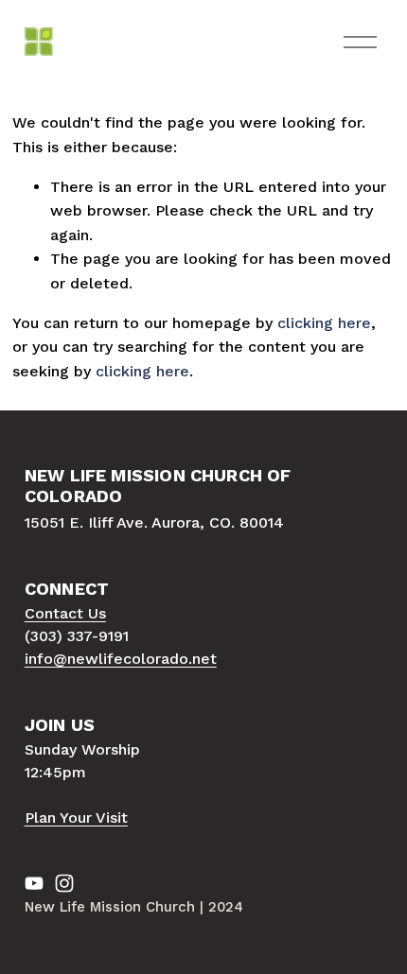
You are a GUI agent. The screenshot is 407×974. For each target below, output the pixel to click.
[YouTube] (34, 883)
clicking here (324, 323)
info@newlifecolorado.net (121, 659)
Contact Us (65, 613)
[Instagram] (64, 883)
